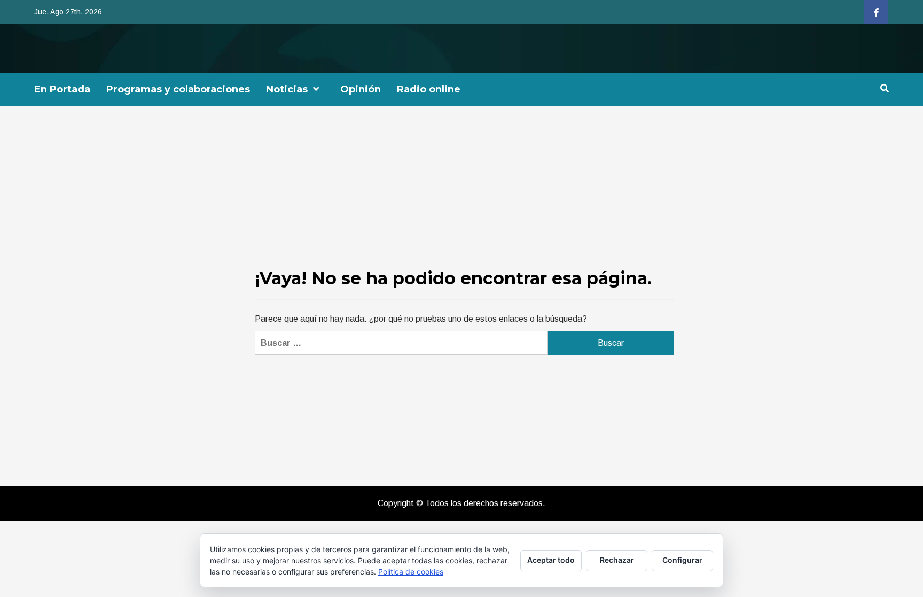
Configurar (682, 559)
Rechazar (617, 559)
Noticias (287, 89)
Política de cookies (410, 571)
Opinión (360, 89)
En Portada (62, 89)
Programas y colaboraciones (178, 89)
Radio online (428, 89)
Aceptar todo (551, 559)
